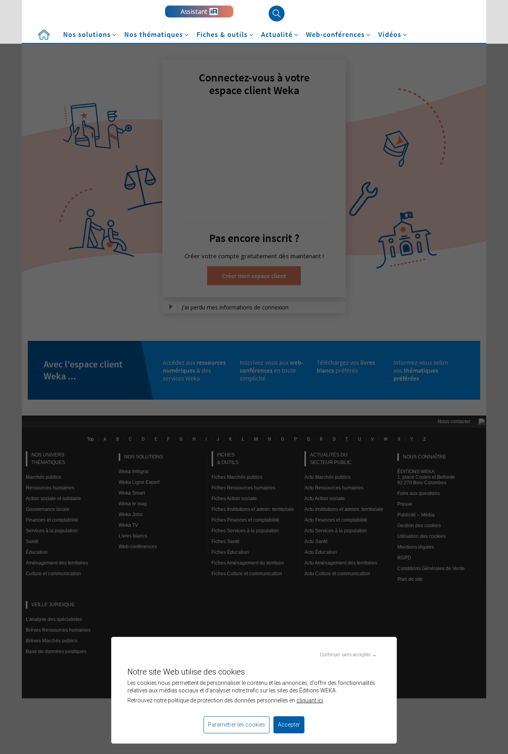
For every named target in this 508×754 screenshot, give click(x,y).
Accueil (43, 34)
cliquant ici (309, 700)
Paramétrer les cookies (236, 724)
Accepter (289, 724)
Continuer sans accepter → (348, 654)
